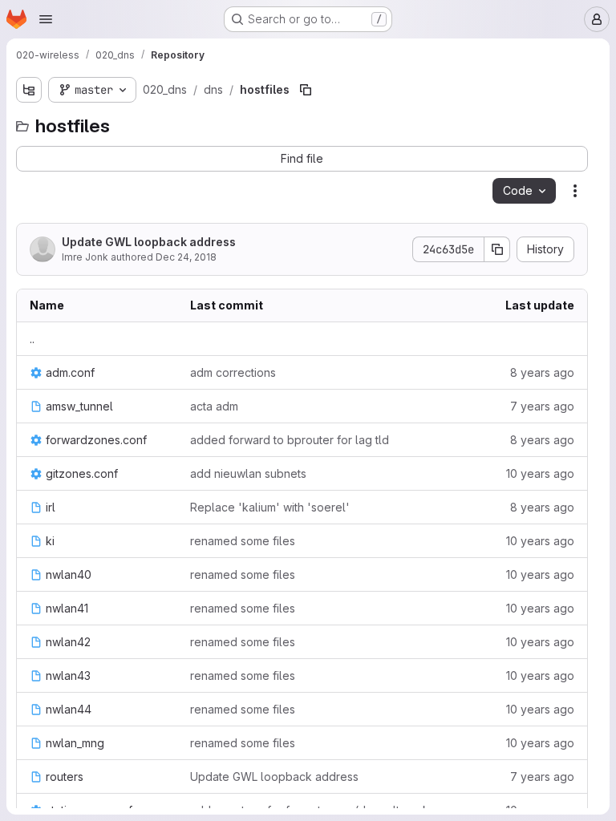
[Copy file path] (305, 90)
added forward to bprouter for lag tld (289, 440)
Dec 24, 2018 (186, 257)
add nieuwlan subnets (248, 473)
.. (32, 339)
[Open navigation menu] (46, 19)
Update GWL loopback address (149, 242)
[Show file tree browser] (29, 90)
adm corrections (233, 372)
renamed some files (242, 541)
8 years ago (542, 372)
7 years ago (542, 406)
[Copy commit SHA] (497, 249)
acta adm (214, 406)
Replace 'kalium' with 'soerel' (270, 507)
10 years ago (540, 473)
